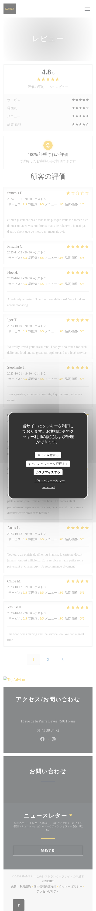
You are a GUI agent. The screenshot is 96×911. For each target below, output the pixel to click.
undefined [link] (48, 487)
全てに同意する (48, 455)
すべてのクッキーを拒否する (48, 463)
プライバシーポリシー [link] (49, 480)
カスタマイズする (48, 472)
